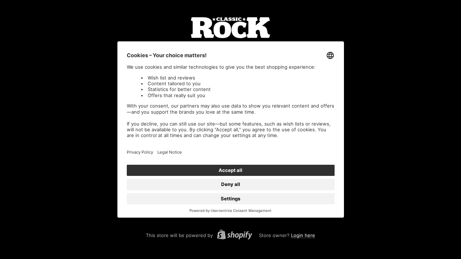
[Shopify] (232, 236)
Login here (303, 235)
